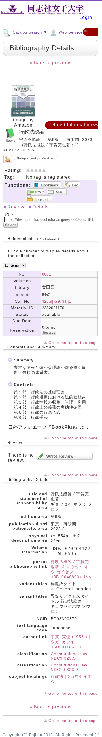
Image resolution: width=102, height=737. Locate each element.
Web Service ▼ (72, 32)
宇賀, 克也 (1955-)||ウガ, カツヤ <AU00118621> (70, 641)
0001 (46, 274)
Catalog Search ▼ (29, 32)
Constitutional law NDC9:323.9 (69, 655)
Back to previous (53, 62)
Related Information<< (73, 124)
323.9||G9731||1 (56, 301)
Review (15, 206)
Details (41, 206)
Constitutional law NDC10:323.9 (69, 667)
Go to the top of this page (73, 343)
